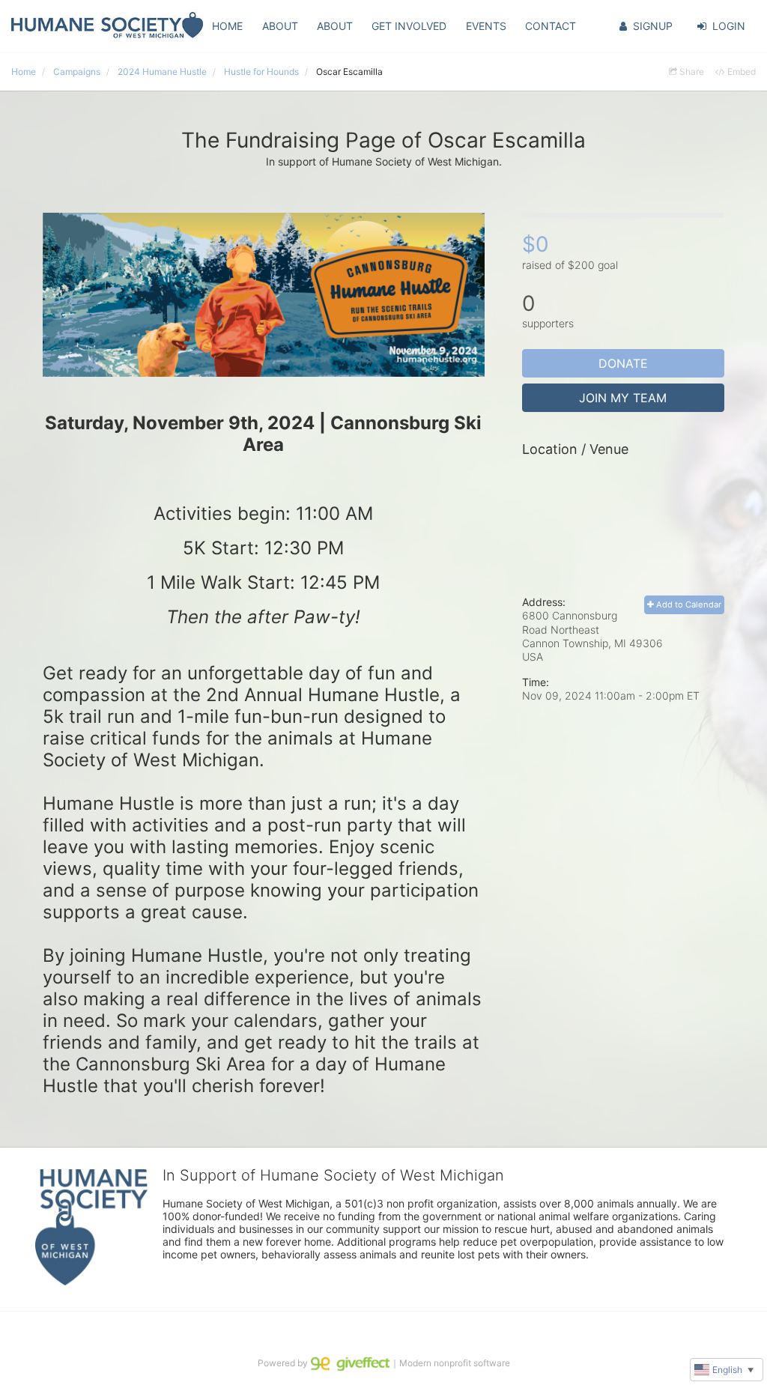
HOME (227, 25)
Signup (653, 25)
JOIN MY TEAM (623, 397)
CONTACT (550, 25)
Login (728, 25)
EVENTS (486, 25)
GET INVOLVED (409, 25)
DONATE (623, 363)
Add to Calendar (687, 604)
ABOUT (280, 25)
